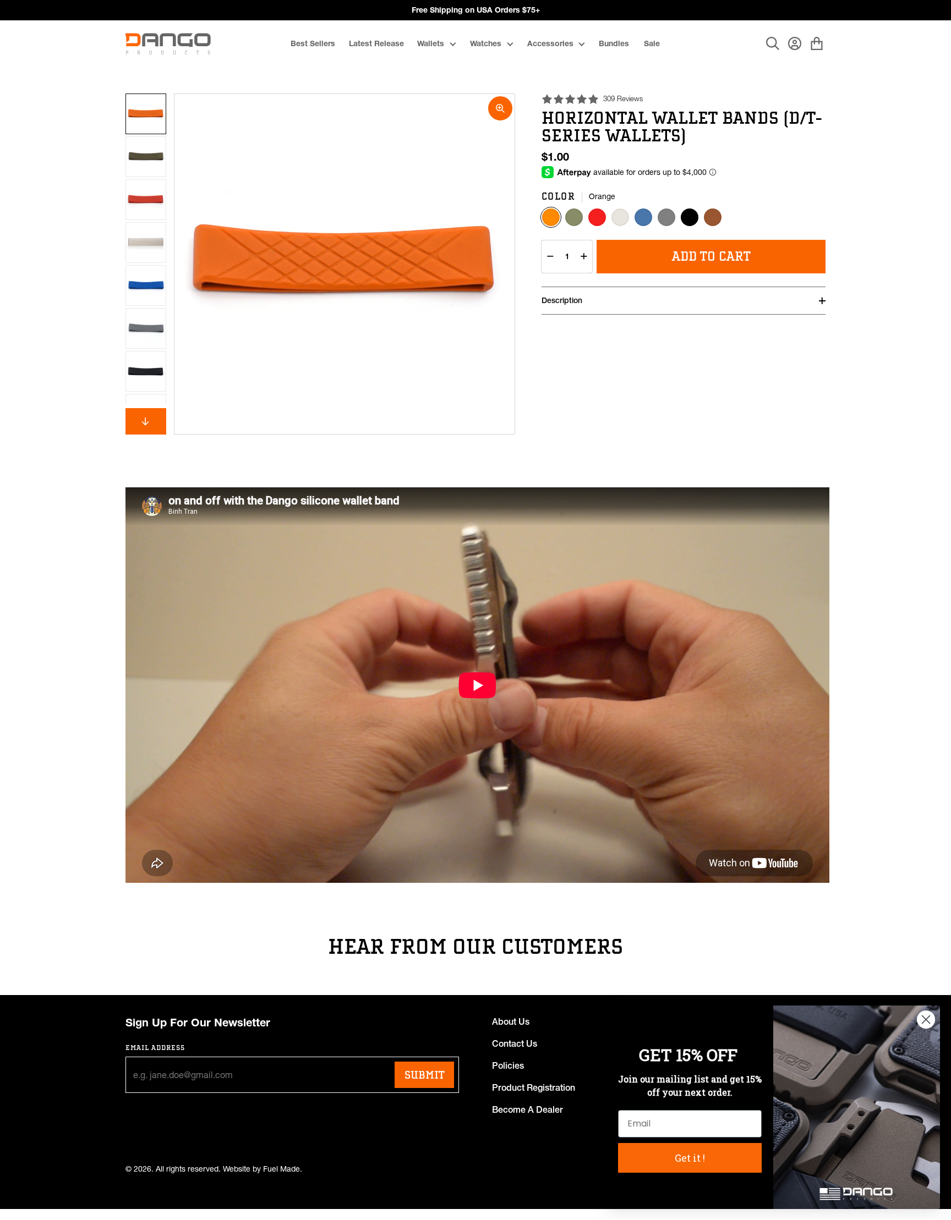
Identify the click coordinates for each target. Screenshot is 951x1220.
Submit (424, 1075)
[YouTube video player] (477, 685)
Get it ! (690, 1157)
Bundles (614, 43)
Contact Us (514, 1043)
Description (562, 300)
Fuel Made (281, 1169)
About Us (510, 1021)
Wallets (430, 43)
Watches (485, 43)
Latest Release (376, 43)
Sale (652, 43)
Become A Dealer (527, 1109)
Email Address (155, 1047)
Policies (508, 1065)
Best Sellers (313, 43)
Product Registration (533, 1087)
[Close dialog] (926, 1019)
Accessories (550, 43)
